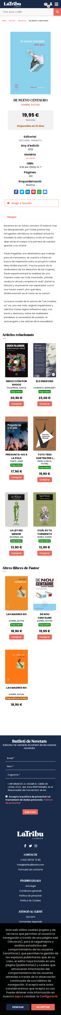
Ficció (12, 20)
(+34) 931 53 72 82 (30, 859)
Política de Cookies (30, 900)
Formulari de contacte (30, 869)
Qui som (30, 916)
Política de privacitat (30, 895)
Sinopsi (11, 217)
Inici (4, 20)
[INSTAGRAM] (35, 845)
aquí (18, 996)
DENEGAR (18, 1007)
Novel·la (22, 20)
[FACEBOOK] (25, 845)
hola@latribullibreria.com (30, 864)
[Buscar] (57, 12)
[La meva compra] (46, 4)
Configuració (48, 996)
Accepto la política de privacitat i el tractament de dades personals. (29, 799)
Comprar (16, 403)
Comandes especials (30, 921)
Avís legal (30, 886)
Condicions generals (30, 890)
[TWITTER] (30, 845)
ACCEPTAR (43, 1007)
